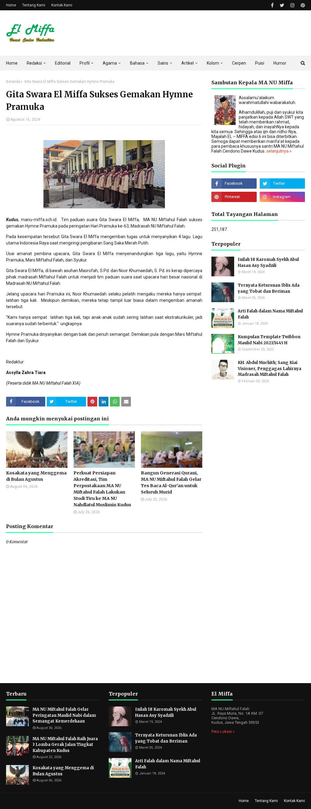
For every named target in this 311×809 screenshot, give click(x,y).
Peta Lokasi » (222, 731)
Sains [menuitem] (163, 63)
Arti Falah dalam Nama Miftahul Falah (270, 314)
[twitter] (282, 5)
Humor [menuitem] (279, 63)
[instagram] (292, 5)
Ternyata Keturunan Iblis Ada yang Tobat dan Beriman (268, 288)
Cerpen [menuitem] (239, 63)
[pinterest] (302, 5)
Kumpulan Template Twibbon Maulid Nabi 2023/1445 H (269, 340)
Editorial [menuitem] (62, 63)
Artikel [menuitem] (187, 63)
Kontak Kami (61, 5)
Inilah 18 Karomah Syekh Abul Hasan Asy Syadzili (268, 262)
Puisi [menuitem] (259, 63)
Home (11, 5)
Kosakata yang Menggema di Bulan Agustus (36, 476)
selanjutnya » (279, 151)
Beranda (13, 81)
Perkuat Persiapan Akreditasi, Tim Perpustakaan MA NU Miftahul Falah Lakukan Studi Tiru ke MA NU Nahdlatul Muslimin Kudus (102, 488)
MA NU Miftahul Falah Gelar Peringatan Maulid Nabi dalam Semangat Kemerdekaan (64, 715)
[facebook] (272, 5)
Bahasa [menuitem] (137, 63)
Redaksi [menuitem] (34, 63)
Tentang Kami (33, 5)
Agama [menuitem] (110, 63)
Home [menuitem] (12, 63)
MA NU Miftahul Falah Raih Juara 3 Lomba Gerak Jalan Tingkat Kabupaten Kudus (65, 744)
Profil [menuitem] (85, 63)
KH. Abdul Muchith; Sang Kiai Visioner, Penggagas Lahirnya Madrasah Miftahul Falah (269, 368)
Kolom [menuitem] (213, 63)
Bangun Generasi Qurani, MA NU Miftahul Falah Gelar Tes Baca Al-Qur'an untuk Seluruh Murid (171, 482)
